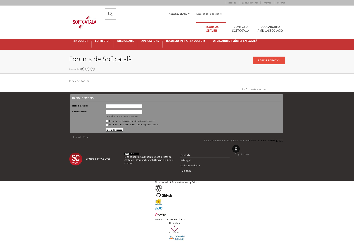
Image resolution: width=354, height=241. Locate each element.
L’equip (207, 140)
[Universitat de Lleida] (177, 229)
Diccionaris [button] (125, 41)
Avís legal (185, 160)
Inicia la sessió (258, 89)
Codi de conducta (190, 165)
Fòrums (281, 2)
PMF (244, 89)
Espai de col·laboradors (209, 13)
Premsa (267, 2)
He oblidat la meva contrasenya (122, 116)
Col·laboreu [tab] (270, 29)
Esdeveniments (250, 2)
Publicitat (186, 170)
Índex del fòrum (79, 81)
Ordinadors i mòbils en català (235, 41)
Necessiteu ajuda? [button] (177, 13)
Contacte (185, 155)
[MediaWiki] (177, 202)
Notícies (232, 2)
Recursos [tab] (211, 29)
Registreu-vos (269, 60)
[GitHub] (177, 195)
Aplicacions (150, 41)
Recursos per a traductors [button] (186, 41)
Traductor (80, 41)
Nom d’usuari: (80, 105)
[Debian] (177, 214)
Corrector (102, 41)
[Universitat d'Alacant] (177, 237)
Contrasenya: (79, 111)
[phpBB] (177, 208)
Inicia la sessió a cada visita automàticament (132, 121)
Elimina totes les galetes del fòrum (231, 140)
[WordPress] (177, 188)
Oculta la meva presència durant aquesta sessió (133, 124)
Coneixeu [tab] (240, 29)
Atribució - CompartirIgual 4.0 (140, 160)
